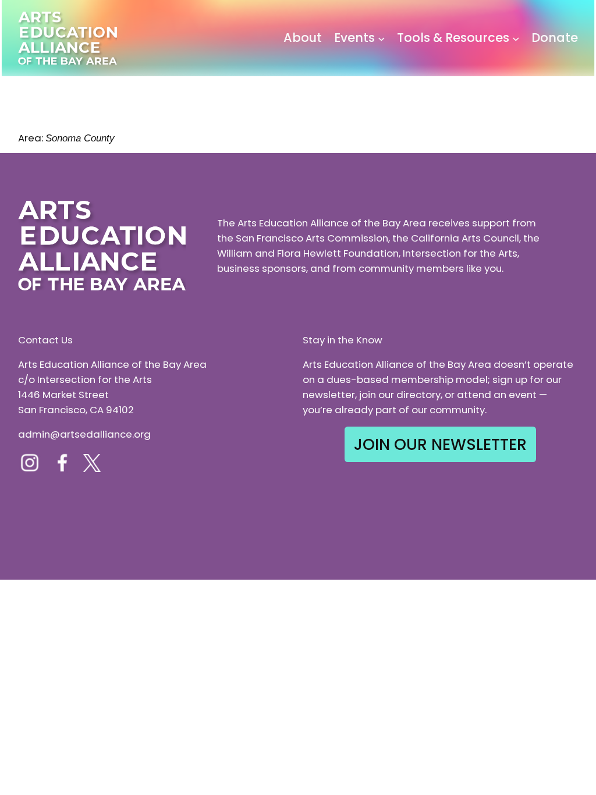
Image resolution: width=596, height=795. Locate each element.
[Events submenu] (381, 38)
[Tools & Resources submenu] (516, 38)
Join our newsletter (440, 444)
